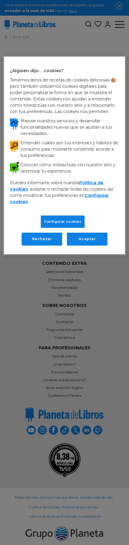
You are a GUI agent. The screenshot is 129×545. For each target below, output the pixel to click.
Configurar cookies (62, 221)
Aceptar (87, 239)
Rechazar (42, 239)
